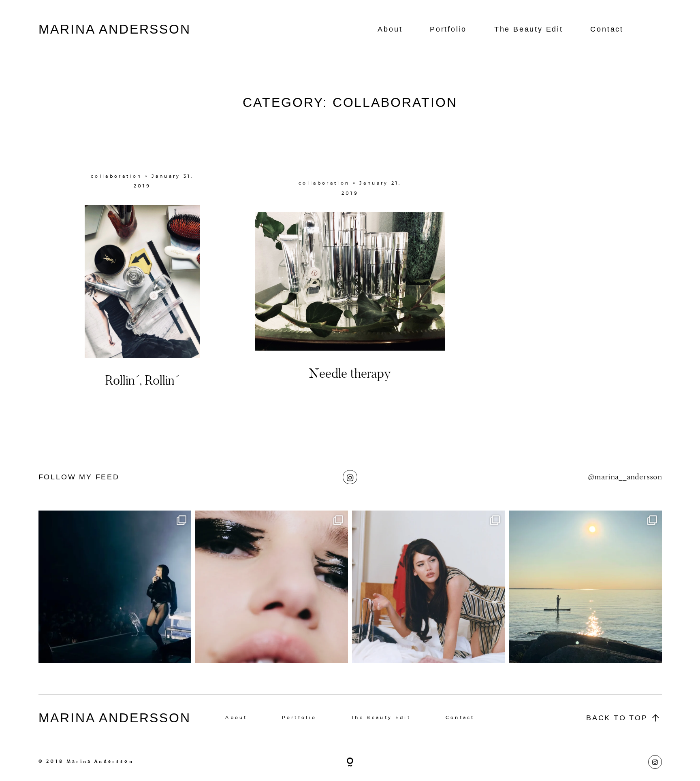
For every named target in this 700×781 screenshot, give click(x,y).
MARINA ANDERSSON (114, 29)
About (390, 29)
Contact (606, 29)
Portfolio (448, 29)
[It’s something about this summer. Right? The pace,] (585, 587)
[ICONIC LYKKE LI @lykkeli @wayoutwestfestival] (114, 587)
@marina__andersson (625, 477)
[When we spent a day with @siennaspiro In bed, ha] (428, 587)
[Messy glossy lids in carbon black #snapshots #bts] (271, 587)
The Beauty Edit (528, 29)
